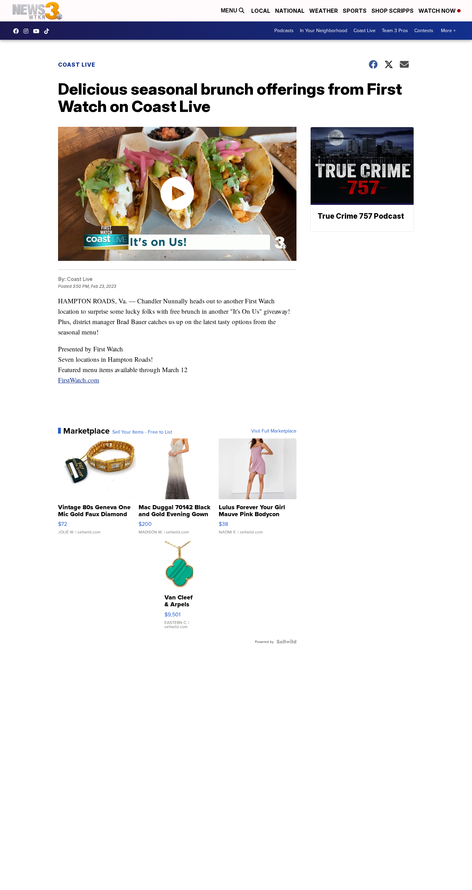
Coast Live (364, 30)
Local (260, 10)
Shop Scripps (392, 10)
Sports (355, 10)
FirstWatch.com (78, 380)
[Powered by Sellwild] (286, 641)
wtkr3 (27, 31)
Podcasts (284, 30)
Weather (323, 10)
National (289, 10)
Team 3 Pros (395, 30)
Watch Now (437, 10)
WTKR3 (17, 31)
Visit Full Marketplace (273, 430)
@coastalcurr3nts (48, 31)
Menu (230, 10)
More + (448, 30)
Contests (423, 30)
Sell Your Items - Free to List (142, 431)
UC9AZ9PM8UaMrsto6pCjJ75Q (38, 31)
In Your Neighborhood (323, 30)
